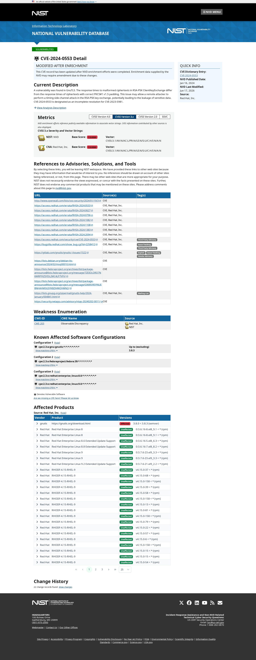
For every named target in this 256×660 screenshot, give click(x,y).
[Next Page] (109, 570)
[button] (212, 12)
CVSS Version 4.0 (101, 116)
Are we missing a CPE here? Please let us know (56, 398)
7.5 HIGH (92, 137)
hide (57, 342)
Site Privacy (42, 639)
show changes (65, 587)
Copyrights (89, 639)
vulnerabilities (45, 49)
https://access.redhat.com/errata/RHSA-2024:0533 (62, 205)
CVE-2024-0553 (189, 75)
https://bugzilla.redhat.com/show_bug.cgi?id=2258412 (64, 244)
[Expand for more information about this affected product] (37, 423)
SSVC (165, 116)
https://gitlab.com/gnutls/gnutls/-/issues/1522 (60, 252)
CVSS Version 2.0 (148, 116)
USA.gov (148, 642)
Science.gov (136, 642)
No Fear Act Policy (133, 639)
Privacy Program (73, 639)
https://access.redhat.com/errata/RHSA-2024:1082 (62, 220)
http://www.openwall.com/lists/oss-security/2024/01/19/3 (66, 200)
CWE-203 (39, 323)
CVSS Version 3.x (124, 116)
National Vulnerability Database (70, 33)
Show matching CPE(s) (46, 350)
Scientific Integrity (184, 639)
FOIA (146, 639)
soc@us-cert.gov (215, 622)
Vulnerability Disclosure (110, 639)
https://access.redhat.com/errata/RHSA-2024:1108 (62, 225)
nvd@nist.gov (63, 188)
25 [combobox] (122, 569)
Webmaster (38, 627)
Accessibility (57, 639)
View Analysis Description (51, 107)
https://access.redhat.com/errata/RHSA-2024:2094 (62, 234)
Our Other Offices (68, 627)
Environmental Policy (162, 639)
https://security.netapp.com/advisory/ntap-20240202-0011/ (67, 301)
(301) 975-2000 (40, 622)
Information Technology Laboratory (54, 26)
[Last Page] (115, 570)
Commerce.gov (120, 642)
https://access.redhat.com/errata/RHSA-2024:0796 (62, 215)
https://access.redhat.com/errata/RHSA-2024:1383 (62, 229)
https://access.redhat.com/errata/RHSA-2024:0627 (62, 210)
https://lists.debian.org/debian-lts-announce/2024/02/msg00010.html (54, 262)
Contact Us (51, 627)
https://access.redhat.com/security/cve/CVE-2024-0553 (64, 239)
